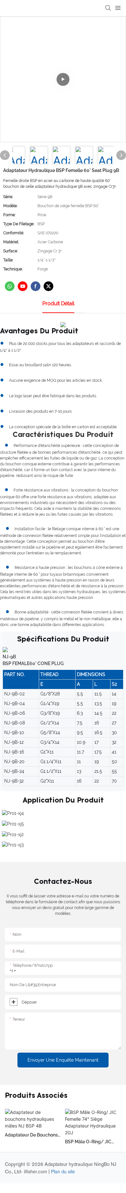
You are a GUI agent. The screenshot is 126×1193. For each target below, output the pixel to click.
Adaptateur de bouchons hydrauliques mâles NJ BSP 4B (31, 1135)
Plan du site (63, 1171)
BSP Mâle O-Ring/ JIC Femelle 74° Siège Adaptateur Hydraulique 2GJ (91, 1142)
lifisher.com (36, 1171)
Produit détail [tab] (58, 303)
